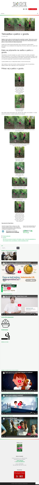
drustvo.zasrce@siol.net (20, 461)
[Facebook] (26, 9)
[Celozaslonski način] (36, 314)
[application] (19, 305)
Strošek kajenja (4, 329)
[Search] (18, 248)
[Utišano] (34, 314)
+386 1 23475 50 (20, 460)
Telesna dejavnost (6, 236)
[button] (37, 13)
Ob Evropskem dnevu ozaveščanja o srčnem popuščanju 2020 (15, 240)
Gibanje (4, 237)
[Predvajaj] (2, 314)
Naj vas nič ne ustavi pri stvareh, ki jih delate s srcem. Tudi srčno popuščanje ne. (19, 239)
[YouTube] (23, 9)
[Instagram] (25, 9)
